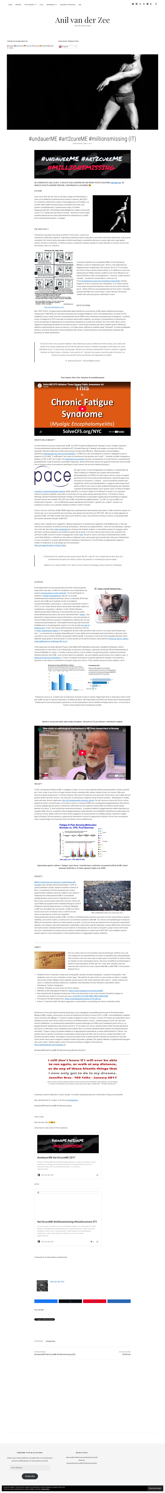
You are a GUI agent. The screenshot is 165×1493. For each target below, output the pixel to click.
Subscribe (30, 1476)
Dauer (82, 614)
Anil (79, 4)
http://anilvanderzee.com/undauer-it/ (50, 1045)
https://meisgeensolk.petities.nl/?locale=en (83, 999)
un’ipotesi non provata (74, 459)
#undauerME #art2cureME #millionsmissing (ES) (54, 1354)
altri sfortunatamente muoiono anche (78, 800)
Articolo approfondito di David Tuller (50, 545)
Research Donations (67, 4)
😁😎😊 (51, 1122)
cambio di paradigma (52, 596)
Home (10, 4)
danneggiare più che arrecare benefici (59, 454)
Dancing (18, 4)
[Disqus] (82, 1393)
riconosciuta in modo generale (53, 593)
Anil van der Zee (82, 20)
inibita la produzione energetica (47, 658)
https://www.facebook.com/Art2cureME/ (86, 991)
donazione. (73, 1100)
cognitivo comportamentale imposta (49, 491)
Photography (29, 4)
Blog (41, 4)
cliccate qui (116, 182)
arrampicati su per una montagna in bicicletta (101, 281)
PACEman (126, 1354)
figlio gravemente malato (47, 630)
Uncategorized (50, 1341)
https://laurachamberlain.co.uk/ (54, 307)
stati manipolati (61, 529)
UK (81, 535)
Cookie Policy (45, 1489)
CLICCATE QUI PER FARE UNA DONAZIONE (90, 996)
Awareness (51, 4)
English (65, 47)
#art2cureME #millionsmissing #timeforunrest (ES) (82, 1457)
